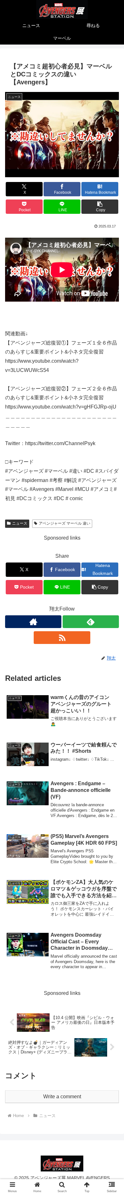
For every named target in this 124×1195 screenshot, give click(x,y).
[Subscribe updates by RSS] (62, 637)
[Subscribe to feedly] (91, 621)
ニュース (19, 523)
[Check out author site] (33, 621)
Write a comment (62, 1096)
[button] (99, 206)
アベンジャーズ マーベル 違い (64, 523)
